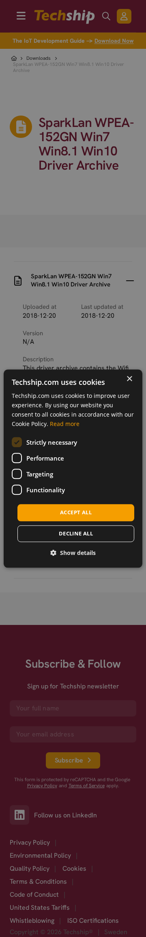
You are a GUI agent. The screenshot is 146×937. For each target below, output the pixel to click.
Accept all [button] (76, 512)
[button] (73, 552)
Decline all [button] (76, 533)
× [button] (129, 379)
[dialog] (73, 468)
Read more (64, 424)
